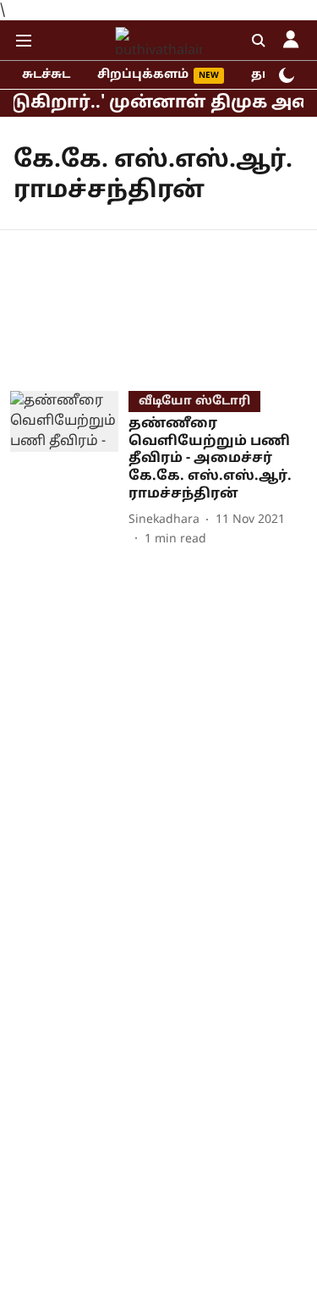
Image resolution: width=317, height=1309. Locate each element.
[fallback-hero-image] (69, 469)
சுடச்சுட (46, 75)
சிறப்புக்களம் (143, 75)
